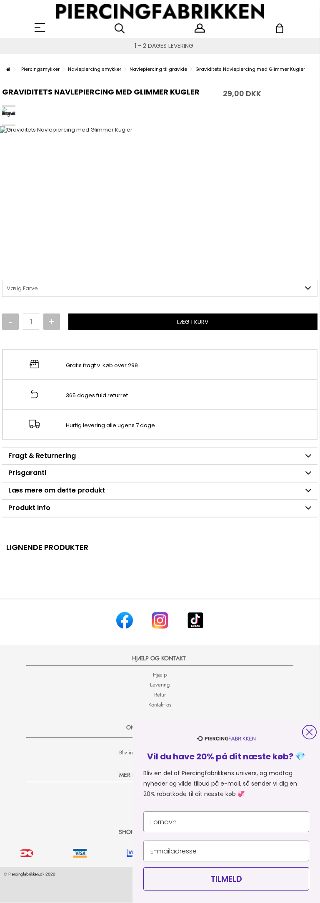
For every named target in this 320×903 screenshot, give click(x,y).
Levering (160, 685)
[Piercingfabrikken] (160, 11)
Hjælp (160, 675)
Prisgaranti (27, 473)
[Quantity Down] (10, 321)
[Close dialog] (309, 732)
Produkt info (29, 507)
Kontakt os (159, 705)
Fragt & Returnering (42, 455)
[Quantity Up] (51, 321)
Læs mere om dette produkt (56, 490)
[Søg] (120, 28)
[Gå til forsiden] (8, 69)
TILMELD (226, 879)
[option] (160, 191)
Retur (160, 695)
